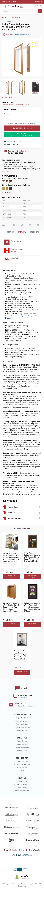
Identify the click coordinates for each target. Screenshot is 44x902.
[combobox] (22, 11)
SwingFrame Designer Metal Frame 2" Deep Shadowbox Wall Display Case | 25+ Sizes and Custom (22, 655)
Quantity (6, 113)
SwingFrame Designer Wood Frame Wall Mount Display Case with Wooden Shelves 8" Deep (32, 607)
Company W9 (22, 730)
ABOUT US (22, 778)
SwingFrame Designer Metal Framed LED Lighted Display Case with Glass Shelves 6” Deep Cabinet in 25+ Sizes (11, 558)
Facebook (7, 893)
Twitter (14, 893)
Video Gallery (22, 767)
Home (4, 17)
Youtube (37, 893)
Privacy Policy (22, 788)
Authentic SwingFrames (22, 764)
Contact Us (38, 2)
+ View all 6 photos (9, 97)
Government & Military (22, 727)
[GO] (40, 11)
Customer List (22, 781)
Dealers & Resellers (22, 747)
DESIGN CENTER (22, 758)
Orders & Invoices (22, 744)
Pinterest (22, 893)
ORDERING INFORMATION (22, 715)
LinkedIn (30, 893)
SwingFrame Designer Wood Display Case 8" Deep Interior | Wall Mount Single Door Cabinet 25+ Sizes (11, 607)
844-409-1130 (14, 2)
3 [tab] (25, 78)
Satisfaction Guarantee (22, 784)
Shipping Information (22, 721)
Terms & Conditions (22, 791)
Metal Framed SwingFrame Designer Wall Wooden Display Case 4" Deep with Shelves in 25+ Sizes (32, 557)
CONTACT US (22, 738)
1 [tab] (19, 78)
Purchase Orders (22, 724)
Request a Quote (22, 718)
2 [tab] (22, 78)
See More (6, 171)
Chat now (23, 151)
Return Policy (22, 750)
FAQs (22, 771)
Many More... (7, 192)
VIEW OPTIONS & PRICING (11, 576)
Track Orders (22, 741)
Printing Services (22, 761)
